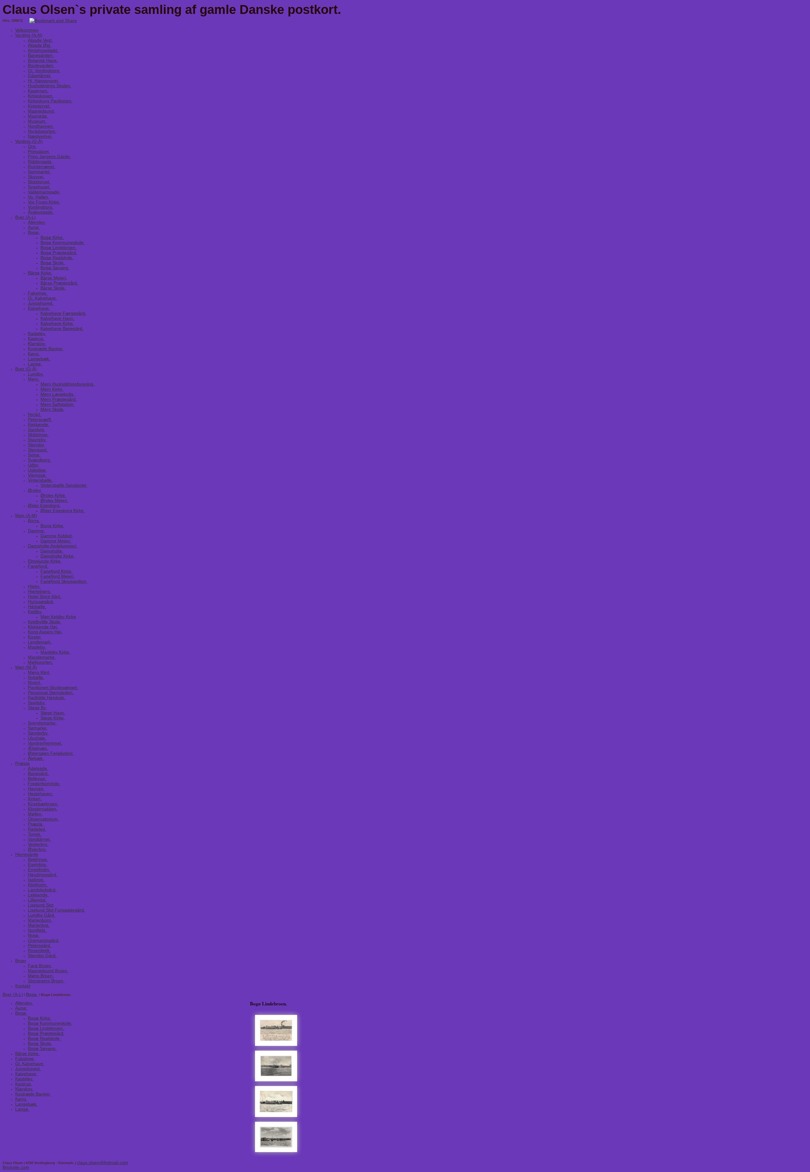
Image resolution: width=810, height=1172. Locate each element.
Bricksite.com (16, 1167)
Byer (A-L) (13, 994)
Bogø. (32, 994)
